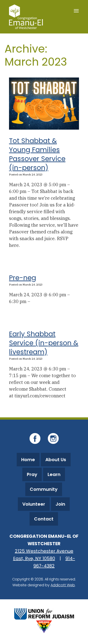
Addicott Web (63, 585)
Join (60, 504)
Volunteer (33, 504)
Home (28, 459)
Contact (43, 519)
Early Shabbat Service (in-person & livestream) (43, 343)
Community (44, 489)
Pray (32, 474)
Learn (54, 474)
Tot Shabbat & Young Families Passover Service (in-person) (37, 154)
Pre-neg (22, 278)
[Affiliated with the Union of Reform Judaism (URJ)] (44, 614)
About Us (55, 459)
